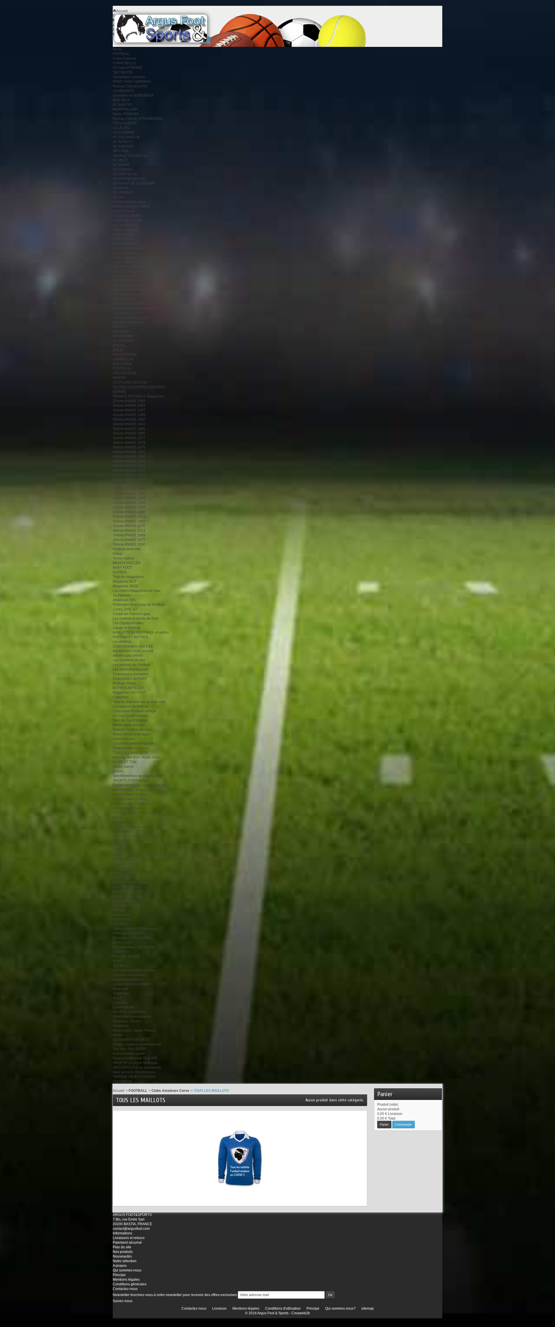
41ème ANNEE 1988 (129, 415)
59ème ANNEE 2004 (129, 470)
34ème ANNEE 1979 (129, 447)
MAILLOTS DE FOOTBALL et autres (141, 632)
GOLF (117, 998)
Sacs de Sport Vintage (130, 720)
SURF (117, 961)
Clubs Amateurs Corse (130, 262)
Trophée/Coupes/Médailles (134, 308)
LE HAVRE (121, 165)
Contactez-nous (125, 1289)
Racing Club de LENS (130, 86)
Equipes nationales (128, 322)
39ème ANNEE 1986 (129, 429)
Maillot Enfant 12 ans (129, 799)
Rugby (118, 818)
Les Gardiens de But (129, 660)
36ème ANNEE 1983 (129, 406)
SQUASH (120, 924)
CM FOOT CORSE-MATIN (133, 267)
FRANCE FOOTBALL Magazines (138, 396)
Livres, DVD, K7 (125, 609)
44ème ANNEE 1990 (129, 489)
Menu (117, 49)
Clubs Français (124, 58)
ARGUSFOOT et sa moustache (137, 1067)
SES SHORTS (124, 299)
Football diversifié (126, 549)
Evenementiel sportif (129, 1054)
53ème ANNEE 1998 (129, 494)
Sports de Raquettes (129, 905)
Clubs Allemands (126, 244)
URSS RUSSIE (124, 373)
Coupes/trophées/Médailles (134, 743)
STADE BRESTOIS (127, 220)
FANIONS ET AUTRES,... (132, 637)
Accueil (118, 1091)
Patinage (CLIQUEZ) (129, 933)
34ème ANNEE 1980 (129, 419)
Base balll (120, 989)
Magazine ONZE (126, 586)
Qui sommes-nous (127, 1270)
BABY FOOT (122, 568)
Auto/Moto (121, 822)
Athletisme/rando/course (132, 1017)
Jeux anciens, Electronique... (135, 1072)
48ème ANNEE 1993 (129, 461)
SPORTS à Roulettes (129, 1012)
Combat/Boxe (123, 1007)
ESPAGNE (121, 332)
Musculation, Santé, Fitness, (135, 1030)
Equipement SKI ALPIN (131, 938)
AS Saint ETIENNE (127, 68)
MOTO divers (123, 831)
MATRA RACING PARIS (131, 207)
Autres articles (124, 873)
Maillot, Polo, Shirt (127, 859)
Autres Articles (124, 739)
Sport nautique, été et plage (134, 947)
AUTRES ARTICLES (129, 688)
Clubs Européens (126, 230)
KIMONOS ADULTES (129, 892)
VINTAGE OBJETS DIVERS (134, 1077)
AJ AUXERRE (123, 132)
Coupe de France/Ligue (131, 614)
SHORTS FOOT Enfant (130, 780)
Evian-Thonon (124, 211)
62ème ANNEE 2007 (129, 480)
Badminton (121, 915)
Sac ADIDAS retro (126, 864)
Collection (121, 697)
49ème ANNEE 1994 (129, 466)
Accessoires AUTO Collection (136, 836)
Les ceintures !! (124, 901)
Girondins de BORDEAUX (133, 95)
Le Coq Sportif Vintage (130, 716)
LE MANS (120, 188)
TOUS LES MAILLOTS (130, 318)
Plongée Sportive (126, 956)
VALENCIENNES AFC (130, 179)
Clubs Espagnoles (127, 248)
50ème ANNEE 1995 (129, 503)
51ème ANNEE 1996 (129, 498)
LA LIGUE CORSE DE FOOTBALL (139, 276)
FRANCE (120, 327)
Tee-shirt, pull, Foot (128, 285)
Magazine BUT (124, 581)
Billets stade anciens (129, 725)
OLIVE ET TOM (124, 762)
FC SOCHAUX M (126, 137)
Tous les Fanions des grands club (139, 702)
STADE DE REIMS (127, 216)
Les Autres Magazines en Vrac (136, 591)
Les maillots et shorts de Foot (135, 618)
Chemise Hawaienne (129, 975)
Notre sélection (124, 1261)
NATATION (121, 952)
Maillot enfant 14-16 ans (132, 804)
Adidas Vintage (125, 850)
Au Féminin (122, 595)
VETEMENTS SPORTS (131, 1040)
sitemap (367, 1308)
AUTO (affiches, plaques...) (134, 827)
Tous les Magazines (128, 577)
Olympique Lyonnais (129, 77)
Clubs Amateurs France (131, 748)
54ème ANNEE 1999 (129, 512)
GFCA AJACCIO (125, 225)
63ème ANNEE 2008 (129, 484)
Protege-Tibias (124, 683)
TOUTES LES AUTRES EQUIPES (139, 387)
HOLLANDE (122, 364)
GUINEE (119, 392)
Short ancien (123, 868)
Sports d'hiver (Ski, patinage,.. (136, 929)
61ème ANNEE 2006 (129, 475)
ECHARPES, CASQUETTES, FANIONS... (145, 281)
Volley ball (121, 993)
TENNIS (119, 910)
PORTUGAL (122, 369)
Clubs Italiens (123, 234)
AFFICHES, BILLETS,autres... (136, 294)
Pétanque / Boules (127, 1021)
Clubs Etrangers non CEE (133, 646)
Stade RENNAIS (125, 114)
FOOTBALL (122, 54)
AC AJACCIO (123, 146)
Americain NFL (124, 600)
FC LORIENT (123, 193)
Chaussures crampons (130, 674)
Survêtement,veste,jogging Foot (137, 776)
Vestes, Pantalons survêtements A (139, 855)
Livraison (219, 1308)
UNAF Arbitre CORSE (130, 304)
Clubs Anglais (123, 239)
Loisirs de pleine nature (131, 984)
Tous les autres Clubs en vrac (136, 257)
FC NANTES (122, 105)
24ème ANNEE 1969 (129, 535)
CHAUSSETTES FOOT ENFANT (138, 813)
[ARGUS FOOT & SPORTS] (168, 28)
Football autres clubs (129, 202)
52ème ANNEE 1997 (129, 507)
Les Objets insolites (128, 623)
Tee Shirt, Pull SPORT (130, 1049)
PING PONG (122, 919)
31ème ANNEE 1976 (129, 526)
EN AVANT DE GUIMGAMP (134, 183)
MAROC (119, 378)
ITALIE (118, 350)
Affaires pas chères (128, 656)
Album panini (123, 767)
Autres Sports (123, 878)
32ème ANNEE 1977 (129, 438)
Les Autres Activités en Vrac (134, 970)
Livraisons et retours (129, 1238)
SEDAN (119, 197)
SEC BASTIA (123, 72)
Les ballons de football (130, 706)
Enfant (118, 771)
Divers (118, 1035)
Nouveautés (122, 1256)
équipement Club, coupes (133, 651)
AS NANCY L (123, 142)
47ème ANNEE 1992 (129, 456)
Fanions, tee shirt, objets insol (136, 757)
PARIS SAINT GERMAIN (132, 82)
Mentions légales (126, 1280)
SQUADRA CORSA (128, 313)
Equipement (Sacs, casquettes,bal (139, 785)
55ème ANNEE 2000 (129, 544)
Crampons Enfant (126, 808)
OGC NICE (121, 100)
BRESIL (119, 345)
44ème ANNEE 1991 (129, 452)
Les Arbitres (122, 642)
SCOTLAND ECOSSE (130, 382)
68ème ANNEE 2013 (129, 531)
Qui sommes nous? (340, 1308)
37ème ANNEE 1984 (129, 401)
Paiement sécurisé (127, 1243)
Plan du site (122, 1247)
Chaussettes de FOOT (130, 679)
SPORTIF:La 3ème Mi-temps (135, 1063)
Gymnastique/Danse (129, 980)
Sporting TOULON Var (130, 156)
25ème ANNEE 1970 (129, 540)
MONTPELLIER (125, 109)
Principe (119, 1275)
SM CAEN (121, 151)
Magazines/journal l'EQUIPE (135, 1058)
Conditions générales (130, 1284)
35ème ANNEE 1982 (129, 521)
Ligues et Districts (126, 628)
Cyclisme (120, 1003)
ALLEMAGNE (123, 341)
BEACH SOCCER (127, 563)
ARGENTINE (123, 336)
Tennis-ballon (123, 558)
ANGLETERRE (124, 355)
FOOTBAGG (122, 1081)
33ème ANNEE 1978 (129, 443)
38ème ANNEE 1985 (129, 433)
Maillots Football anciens (132, 730)
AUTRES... (121, 572)
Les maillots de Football (131, 665)
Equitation (121, 1026)
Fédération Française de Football (139, 605)
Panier (385, 1094)
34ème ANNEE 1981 (129, 424)
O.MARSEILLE (124, 63)
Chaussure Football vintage (134, 711)
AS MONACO (123, 91)
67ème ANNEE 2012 (129, 517)
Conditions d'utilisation (283, 1308)
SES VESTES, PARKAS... (132, 271)
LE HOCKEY (123, 943)
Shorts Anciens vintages (131, 734)
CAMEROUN (123, 359)
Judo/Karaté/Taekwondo (132, 882)
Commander (403, 1124)
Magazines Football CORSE (135, 290)
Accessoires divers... (129, 896)
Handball (120, 845)
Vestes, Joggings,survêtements (137, 1044)
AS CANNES (123, 170)
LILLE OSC (121, 128)
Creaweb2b (300, 1313)
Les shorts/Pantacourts (131, 669)
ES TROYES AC (125, 174)
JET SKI (119, 966)
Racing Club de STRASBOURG (137, 119)
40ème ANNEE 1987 (129, 410)
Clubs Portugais (125, 253)
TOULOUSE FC (125, 123)
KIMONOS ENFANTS (129, 887)
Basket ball (121, 841)
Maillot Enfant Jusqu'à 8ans (134, 790)
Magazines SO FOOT (129, 693)
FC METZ (120, 160)
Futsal (117, 554)
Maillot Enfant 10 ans (129, 794)
